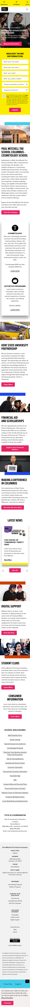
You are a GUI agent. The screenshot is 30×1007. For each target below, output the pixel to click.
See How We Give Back (13, 507)
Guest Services (15, 927)
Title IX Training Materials (15, 759)
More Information (7, 998)
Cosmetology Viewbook (15, 748)
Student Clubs (15, 917)
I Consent (7, 1003)
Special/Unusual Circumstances (15, 744)
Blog (15, 929)
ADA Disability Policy (15, 735)
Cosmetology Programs (15, 884)
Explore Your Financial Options (15, 448)
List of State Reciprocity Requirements (15, 801)
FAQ (15, 780)
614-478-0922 (15, 867)
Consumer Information (15, 767)
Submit (15, 110)
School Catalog (15, 739)
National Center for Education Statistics (15, 792)
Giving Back (15, 915)
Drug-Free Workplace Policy (15, 797)
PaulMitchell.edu (16, 945)
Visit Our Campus (10, 212)
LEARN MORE (15, 271)
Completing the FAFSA (15, 901)
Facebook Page (15, 776)
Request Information (11, 44)
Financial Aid (15, 898)
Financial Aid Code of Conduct (15, 788)
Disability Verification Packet (15, 763)
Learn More (8, 385)
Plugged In (18, 984)
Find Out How (9, 633)
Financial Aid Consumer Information (15, 771)
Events (15, 932)
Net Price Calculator (15, 903)
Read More (8, 560)
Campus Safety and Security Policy (15, 784)
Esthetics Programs (15, 887)
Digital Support (15, 920)
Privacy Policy (8, 984)
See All (15, 570)
